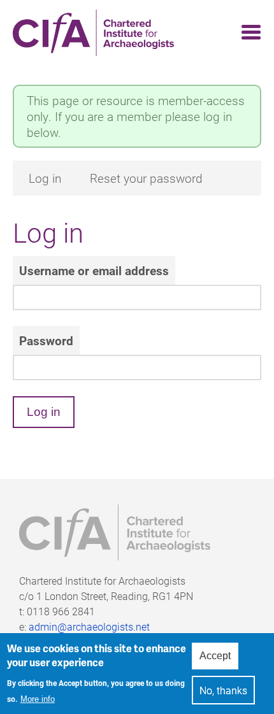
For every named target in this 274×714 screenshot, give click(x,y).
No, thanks (223, 690)
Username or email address (94, 270)
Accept (215, 655)
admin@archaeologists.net (89, 626)
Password (46, 340)
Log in (45, 178)
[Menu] (247, 33)
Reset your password (146, 178)
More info (37, 699)
